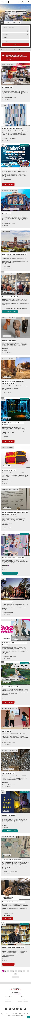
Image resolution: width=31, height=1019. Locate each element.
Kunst (3, 400)
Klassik (4, 924)
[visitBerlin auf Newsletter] (25, 1009)
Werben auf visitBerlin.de (23, 1001)
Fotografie (5, 105)
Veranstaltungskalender (15, 14)
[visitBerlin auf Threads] (10, 1009)
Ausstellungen (6, 231)
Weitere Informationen (10, 311)
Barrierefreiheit (19, 1013)
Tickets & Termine (8, 184)
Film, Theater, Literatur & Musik (10, 489)
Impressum (3, 1013)
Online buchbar (7, 41)
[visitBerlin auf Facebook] (6, 1009)
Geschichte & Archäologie (8, 64)
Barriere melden (26, 1013)
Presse (22, 996)
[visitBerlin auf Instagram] (17, 1009)
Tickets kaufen (8, 918)
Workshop (4, 535)
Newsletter (17, 994)
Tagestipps (7, 22)
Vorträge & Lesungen (7, 447)
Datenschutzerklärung (11, 1013)
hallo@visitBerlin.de (15, 990)
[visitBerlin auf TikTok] (21, 1009)
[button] (23, 2)
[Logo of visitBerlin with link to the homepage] (5, 2)
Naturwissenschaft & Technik (9, 190)
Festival (4, 146)
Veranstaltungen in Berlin (15, 12)
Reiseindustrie (8, 1001)
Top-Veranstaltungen (16, 22)
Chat (28, 1017)
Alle (2, 22)
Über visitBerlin (8, 996)
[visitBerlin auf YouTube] (13, 1009)
